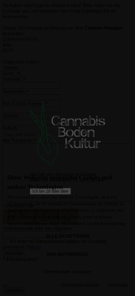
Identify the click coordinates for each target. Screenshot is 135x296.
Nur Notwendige (67, 254)
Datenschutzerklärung (80, 284)
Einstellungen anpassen (67, 271)
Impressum (118, 284)
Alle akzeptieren (67, 235)
